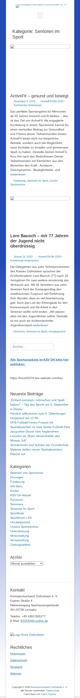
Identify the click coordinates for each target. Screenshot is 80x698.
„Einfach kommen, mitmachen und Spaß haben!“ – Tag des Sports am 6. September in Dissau (39, 404)
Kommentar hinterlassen (28, 105)
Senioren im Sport (37, 180)
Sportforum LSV (21, 517)
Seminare (16, 504)
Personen (19, 331)
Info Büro (16, 486)
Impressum (17, 653)
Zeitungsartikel (20, 544)
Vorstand (16, 666)
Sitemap (15, 673)
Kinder (14, 490)
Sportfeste (17, 513)
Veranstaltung (19, 535)
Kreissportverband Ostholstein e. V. (49, 687)
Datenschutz (18, 660)
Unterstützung (19, 531)
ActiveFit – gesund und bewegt (39, 95)
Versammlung (19, 540)
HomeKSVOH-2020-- (53, 101)
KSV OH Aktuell (20, 495)
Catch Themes (48, 694)
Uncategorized (56, 331)
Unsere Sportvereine (24, 526)
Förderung (20, 180)
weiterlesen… (19, 174)
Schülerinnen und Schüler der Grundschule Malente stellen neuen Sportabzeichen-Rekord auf (39, 449)
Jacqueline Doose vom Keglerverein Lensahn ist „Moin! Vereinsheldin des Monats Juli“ (35, 436)
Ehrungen (16, 477)
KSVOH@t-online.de (34, 620)
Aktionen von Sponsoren (26, 472)
